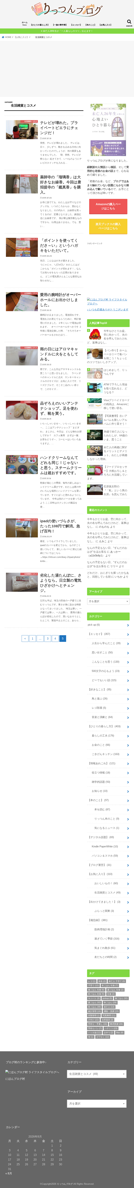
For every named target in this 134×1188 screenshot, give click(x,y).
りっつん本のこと (104, 818)
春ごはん (121, 998)
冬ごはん (94, 1007)
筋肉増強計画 (101, 929)
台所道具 (107, 1020)
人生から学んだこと (105, 643)
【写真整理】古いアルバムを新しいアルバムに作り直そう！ (115, 420)
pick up (94, 624)
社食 (111, 994)
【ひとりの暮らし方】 (39, 25)
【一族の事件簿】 (60, 25)
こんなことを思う (104, 661)
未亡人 (109, 1007)
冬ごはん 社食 (110, 985)
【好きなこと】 (99, 689)
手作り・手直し (97, 1024)
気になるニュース (104, 828)
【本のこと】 (90, 25)
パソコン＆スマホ (103, 855)
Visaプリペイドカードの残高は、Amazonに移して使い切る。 (117, 404)
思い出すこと (101, 652)
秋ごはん (110, 1002)
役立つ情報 (99, 772)
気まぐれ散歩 (102, 948)
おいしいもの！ (103, 883)
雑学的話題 (99, 781)
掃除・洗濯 (111, 1011)
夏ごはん (94, 1002)
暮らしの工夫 (101, 735)
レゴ (91, 981)
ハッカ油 (94, 1032)
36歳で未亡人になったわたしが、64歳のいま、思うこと (115, 435)
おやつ (108, 1032)
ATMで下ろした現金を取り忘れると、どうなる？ (115, 388)
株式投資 (116, 1024)
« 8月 (8, 1173)
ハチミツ (111, 1028)
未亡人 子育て (117, 981)
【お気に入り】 (105, 25)
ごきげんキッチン (104, 754)
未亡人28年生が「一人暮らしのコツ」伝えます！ (68, 31)
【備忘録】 (97, 920)
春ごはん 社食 (96, 990)
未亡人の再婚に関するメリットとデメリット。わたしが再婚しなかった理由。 (107, 453)
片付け (93, 1020)
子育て (93, 985)
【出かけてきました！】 (104, 901)
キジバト (94, 998)
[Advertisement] (67, 69)
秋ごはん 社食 (96, 994)
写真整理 (109, 1015)
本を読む (99, 809)
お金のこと (99, 744)
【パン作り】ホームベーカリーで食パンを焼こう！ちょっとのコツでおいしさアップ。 (107, 356)
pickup (107, 998)
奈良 (102, 981)
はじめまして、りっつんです (115, 372)
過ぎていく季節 (104, 938)
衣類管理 (94, 1015)
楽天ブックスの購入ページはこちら (108, 226)
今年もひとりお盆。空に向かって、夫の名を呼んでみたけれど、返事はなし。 (107, 336)
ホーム (25, 23)
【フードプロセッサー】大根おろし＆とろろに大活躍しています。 (107, 472)
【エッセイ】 (76, 25)
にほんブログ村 (15, 1078)
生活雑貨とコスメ (105, 892)
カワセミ (102, 1037)
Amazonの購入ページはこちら (108, 206)
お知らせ (98, 791)
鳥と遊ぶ (98, 698)
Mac (119, 1032)
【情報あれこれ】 (101, 763)
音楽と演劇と (101, 717)
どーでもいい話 (102, 680)
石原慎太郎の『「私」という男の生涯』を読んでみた (115, 490)
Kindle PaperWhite (103, 846)
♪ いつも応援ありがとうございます (107, 309)
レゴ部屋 (97, 707)
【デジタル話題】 (101, 837)
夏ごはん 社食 (115, 990)
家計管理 (94, 1011)
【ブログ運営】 (99, 865)
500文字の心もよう (104, 671)
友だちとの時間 (103, 957)
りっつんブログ (65, 1184)
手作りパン (95, 1028)
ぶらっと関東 (101, 911)
